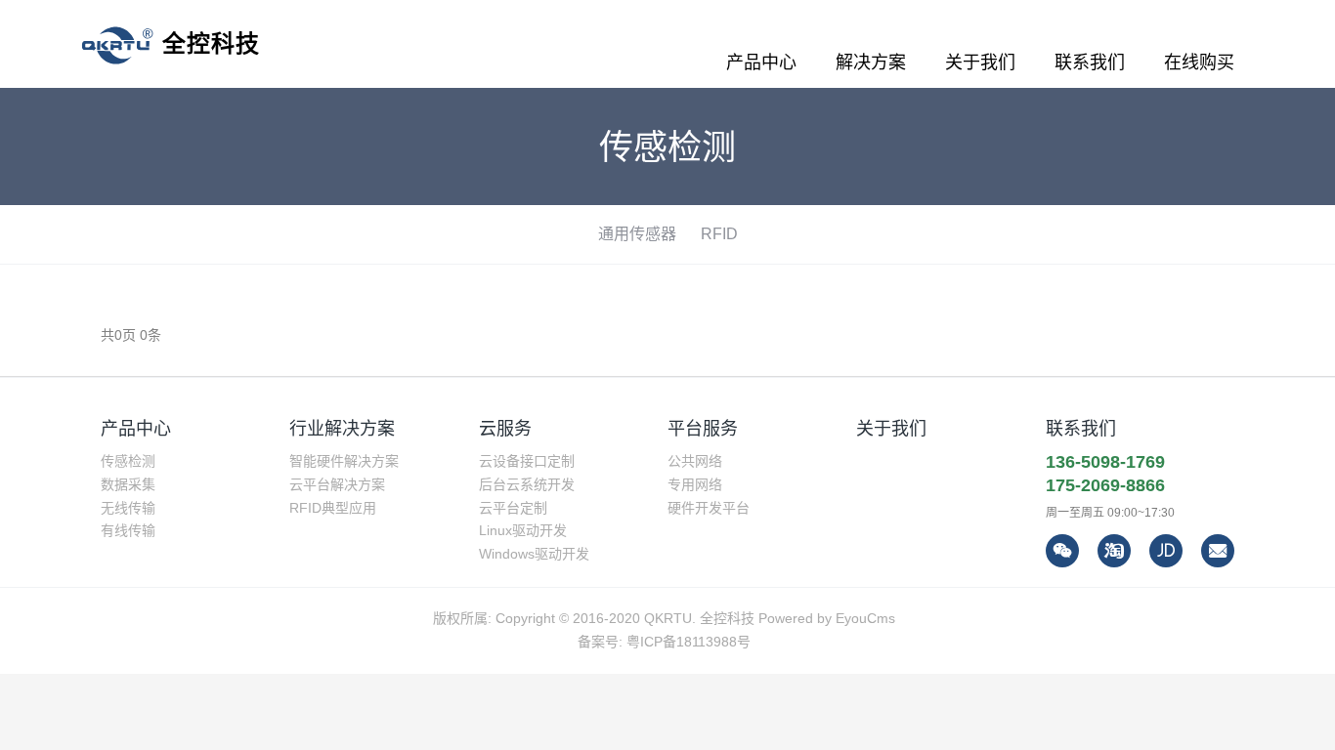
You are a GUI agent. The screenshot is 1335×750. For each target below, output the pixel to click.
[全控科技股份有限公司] (170, 44)
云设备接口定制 (527, 461)
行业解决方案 (342, 428)
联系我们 (1081, 428)
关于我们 (891, 428)
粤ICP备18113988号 (688, 641)
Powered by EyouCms (824, 618)
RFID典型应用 (332, 508)
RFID (719, 234)
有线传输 (128, 530)
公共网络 (695, 461)
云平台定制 (513, 508)
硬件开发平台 (709, 508)
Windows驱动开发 (534, 554)
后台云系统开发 (527, 484)
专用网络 (695, 484)
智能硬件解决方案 (344, 461)
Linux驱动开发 (523, 530)
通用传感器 (637, 234)
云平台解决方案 (337, 484)
